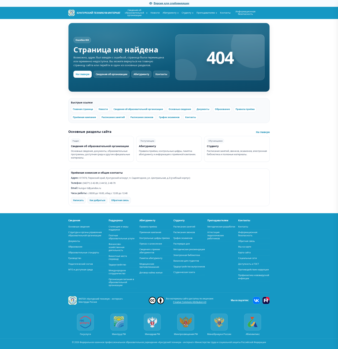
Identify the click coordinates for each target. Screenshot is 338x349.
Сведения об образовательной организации (138, 109)
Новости (155, 12)
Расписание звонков (141, 117)
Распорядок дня (181, 243)
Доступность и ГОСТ (248, 263)
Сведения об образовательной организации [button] (134, 13)
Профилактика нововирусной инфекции (253, 277)
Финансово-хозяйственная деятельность (116, 247)
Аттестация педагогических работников (215, 235)
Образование (222, 109)
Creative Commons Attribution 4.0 (189, 301)
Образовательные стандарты (83, 252)
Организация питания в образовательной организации (121, 282)
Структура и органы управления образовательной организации (85, 234)
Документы (203, 109)
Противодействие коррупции (253, 269)
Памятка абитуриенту (150, 258)
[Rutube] (266, 300)
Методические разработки (221, 226)
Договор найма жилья (150, 272)
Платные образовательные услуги (121, 237)
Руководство (74, 258)
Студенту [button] (186, 12)
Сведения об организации (111, 74)
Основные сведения (180, 109)
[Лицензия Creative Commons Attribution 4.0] (156, 300)
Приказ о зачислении (150, 243)
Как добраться (97, 200)
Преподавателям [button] (205, 12)
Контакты (225, 12)
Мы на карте (244, 246)
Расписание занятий (113, 117)
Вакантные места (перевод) (118, 257)
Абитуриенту (141, 74)
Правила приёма (245, 109)
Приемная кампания (150, 232)
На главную (82, 74)
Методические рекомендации (189, 249)
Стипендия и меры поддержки (118, 228)
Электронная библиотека (186, 254)
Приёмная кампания (84, 117)
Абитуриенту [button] (169, 12)
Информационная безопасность (245, 12)
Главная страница (83, 109)
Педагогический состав (80, 263)
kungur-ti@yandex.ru (90, 188)
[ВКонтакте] (256, 300)
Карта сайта (244, 252)
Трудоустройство (117, 264)
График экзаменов (169, 117)
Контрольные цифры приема (154, 237)
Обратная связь (120, 200)
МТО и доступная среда (80, 269)
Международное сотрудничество (117, 272)
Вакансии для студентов (186, 260)
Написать (78, 200)
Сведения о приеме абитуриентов (149, 251)
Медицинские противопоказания (149, 265)
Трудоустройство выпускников (189, 266)
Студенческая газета (184, 272)
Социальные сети (247, 258)
